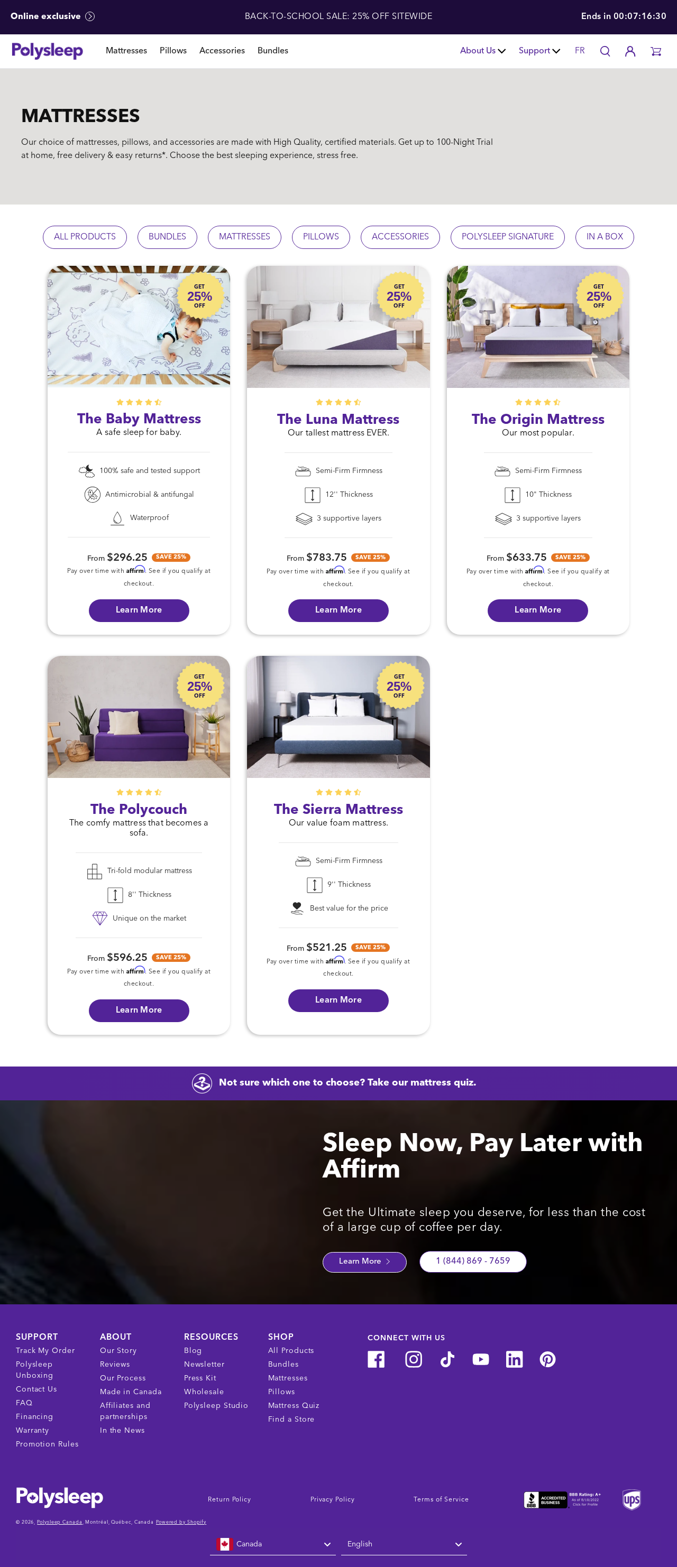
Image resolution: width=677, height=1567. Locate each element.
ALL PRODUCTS (85, 237)
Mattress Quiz (294, 1406)
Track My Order (45, 1351)
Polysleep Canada (59, 1522)
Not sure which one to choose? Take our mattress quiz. (348, 1083)
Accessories (222, 51)
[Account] (630, 51)
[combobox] (273, 1544)
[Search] (605, 51)
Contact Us (36, 1389)
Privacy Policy (332, 1500)
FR (580, 51)
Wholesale (204, 1392)
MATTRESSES (244, 237)
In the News (122, 1430)
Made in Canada (131, 1392)
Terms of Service (441, 1500)
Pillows (173, 51)
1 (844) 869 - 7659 (473, 1261)
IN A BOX (605, 237)
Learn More (361, 1262)
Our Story (118, 1351)
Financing (34, 1417)
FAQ (24, 1403)
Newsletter (204, 1364)
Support (534, 51)
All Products (291, 1351)
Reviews (115, 1364)
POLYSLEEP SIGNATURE (508, 237)
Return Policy (229, 1500)
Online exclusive (47, 17)
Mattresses (126, 51)
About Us (478, 51)
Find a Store (291, 1419)
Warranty (32, 1430)
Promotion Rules (47, 1444)
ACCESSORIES (400, 237)
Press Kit (200, 1378)
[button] (655, 51)
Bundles (273, 51)
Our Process (123, 1378)
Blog (193, 1351)
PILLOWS (321, 237)
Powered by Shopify (181, 1522)
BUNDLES (167, 237)
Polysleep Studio (216, 1406)
